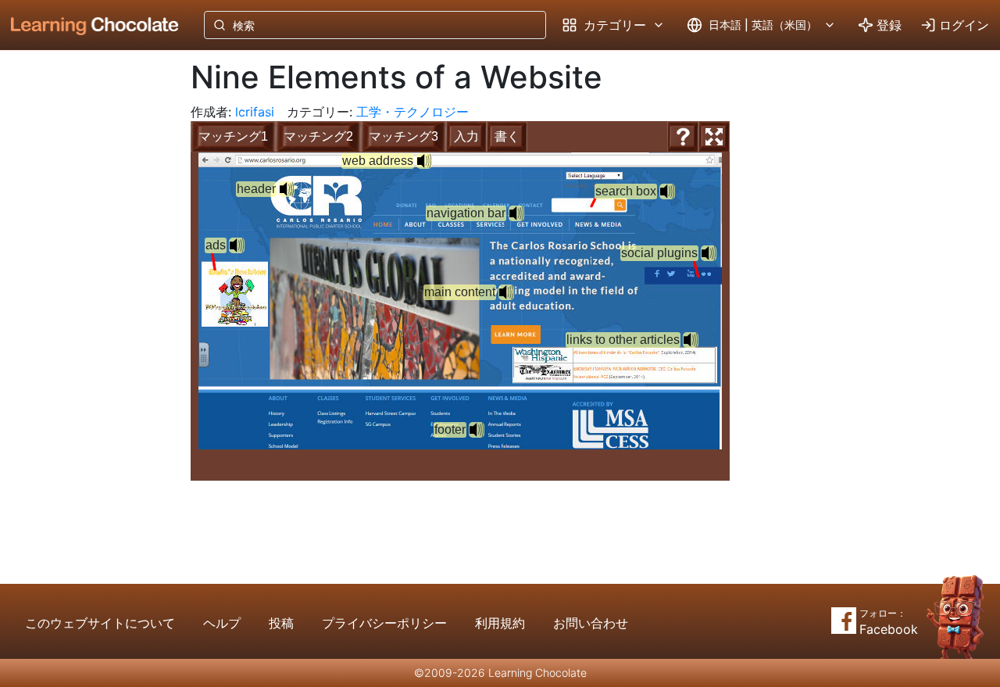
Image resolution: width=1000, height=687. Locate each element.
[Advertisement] (82, 308)
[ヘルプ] (682, 136)
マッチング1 (233, 136)
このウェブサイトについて (100, 623)
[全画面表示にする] (714, 136)
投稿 (281, 623)
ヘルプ (222, 623)
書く (507, 136)
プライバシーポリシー (384, 623)
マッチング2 (318, 136)
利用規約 (500, 623)
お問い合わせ (590, 623)
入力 (466, 136)
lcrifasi (254, 112)
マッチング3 (403, 136)
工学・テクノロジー (412, 112)
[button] (424, 161)
